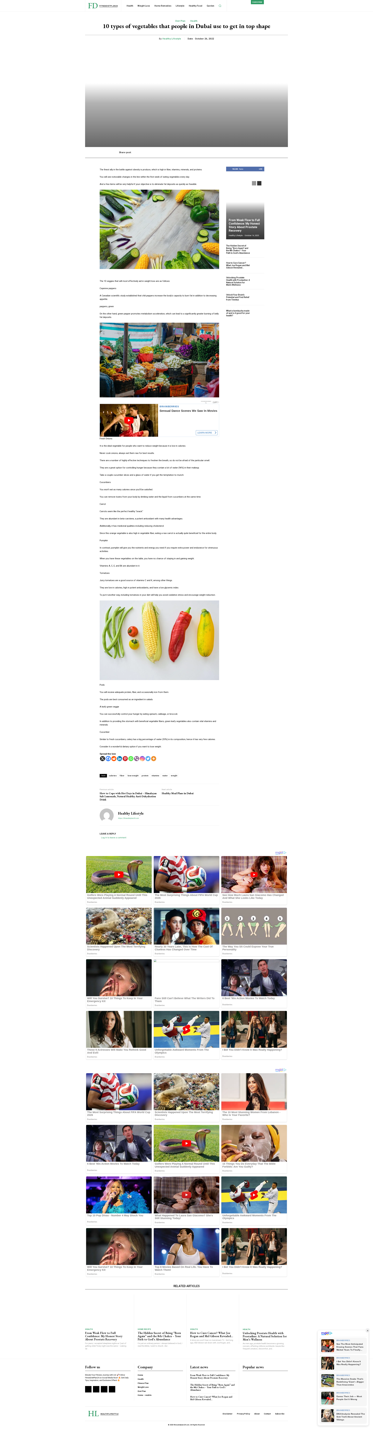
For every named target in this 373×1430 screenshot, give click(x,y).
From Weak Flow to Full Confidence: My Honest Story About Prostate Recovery (244, 225)
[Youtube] (112, 1389)
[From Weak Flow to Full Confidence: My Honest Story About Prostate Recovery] (245, 208)
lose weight (133, 776)
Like (260, 169)
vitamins (155, 776)
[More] (251, 152)
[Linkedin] (119, 758)
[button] (220, 6)
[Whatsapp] (130, 758)
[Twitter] (148, 758)
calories (113, 776)
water (165, 776)
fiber (122, 776)
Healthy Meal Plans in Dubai (177, 793)
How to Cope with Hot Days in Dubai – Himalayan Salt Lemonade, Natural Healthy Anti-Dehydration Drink (128, 796)
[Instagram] (142, 758)
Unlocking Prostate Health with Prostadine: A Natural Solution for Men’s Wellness (238, 281)
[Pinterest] (125, 758)
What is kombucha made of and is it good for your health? (238, 313)
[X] (102, 758)
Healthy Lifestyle (171, 38)
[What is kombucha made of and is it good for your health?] (258, 313)
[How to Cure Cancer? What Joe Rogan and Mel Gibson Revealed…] (258, 265)
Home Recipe (144, 1329)
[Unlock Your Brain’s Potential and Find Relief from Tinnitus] (258, 297)
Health (194, 21)
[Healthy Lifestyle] (107, 815)
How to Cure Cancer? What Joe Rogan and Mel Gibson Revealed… (238, 265)
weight (174, 776)
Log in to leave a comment (113, 837)
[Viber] (136, 758)
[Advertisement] (245, 367)
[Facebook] (108, 758)
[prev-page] (254, 183)
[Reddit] (113, 758)
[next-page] (259, 183)
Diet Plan (180, 21)
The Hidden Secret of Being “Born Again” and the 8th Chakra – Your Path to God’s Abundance (238, 249)
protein (145, 776)
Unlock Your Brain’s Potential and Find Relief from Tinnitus (237, 297)
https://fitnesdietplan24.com (128, 818)
